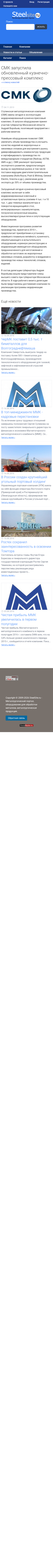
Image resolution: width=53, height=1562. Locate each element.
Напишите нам (10, 6)
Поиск (22, 58)
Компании (24, 46)
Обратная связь (16, 718)
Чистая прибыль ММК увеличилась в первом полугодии (19, 619)
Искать (41, 27)
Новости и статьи (12, 52)
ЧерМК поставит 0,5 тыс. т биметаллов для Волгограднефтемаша (21, 343)
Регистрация (44, 2)
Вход (32, 2)
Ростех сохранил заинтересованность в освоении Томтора (26, 546)
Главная (7, 46)
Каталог (7, 58)
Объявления (35, 52)
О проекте (8, 2)
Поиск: (9, 21)
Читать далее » (8, 372)
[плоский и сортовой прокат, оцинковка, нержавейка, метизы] (26, 15)
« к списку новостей (10, 82)
